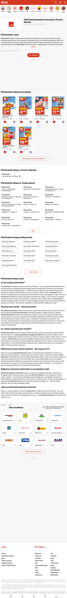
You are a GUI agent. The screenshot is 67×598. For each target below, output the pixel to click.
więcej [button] (33, 231)
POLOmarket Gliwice (29, 251)
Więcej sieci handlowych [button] (33, 451)
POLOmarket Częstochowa (31, 246)
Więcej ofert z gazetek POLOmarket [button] (33, 158)
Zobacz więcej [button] (33, 272)
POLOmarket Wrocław (8, 241)
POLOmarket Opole (51, 251)
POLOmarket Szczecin (52, 241)
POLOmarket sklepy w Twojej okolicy (18, 183)
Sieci (10, 405)
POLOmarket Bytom (29, 255)
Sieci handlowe (16, 407)
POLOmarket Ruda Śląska (9, 265)
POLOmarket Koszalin (51, 255)
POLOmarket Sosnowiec (9, 255)
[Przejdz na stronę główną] (4, 2)
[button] (56, 2)
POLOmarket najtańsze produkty (16, 92)
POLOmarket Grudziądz (52, 260)
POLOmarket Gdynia (51, 246)
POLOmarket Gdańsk (29, 241)
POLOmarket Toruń (7, 251)
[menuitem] (10, 596)
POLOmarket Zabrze (8, 260)
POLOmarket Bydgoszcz (9, 246)
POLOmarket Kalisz (29, 260)
